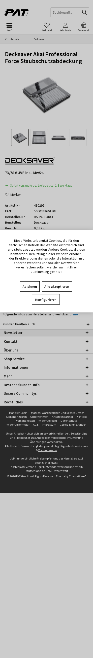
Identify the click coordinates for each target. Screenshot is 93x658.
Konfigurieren (46, 299)
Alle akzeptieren (56, 286)
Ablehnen (30, 286)
